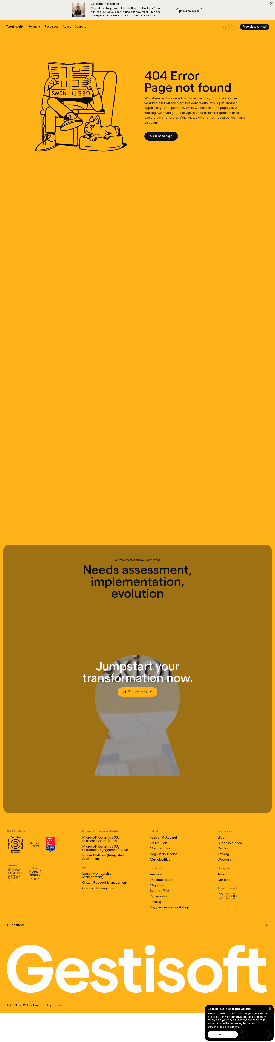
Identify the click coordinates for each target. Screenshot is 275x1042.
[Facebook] (220, 896)
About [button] (67, 27)
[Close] (270, 1008)
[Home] (14, 26)
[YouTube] (234, 896)
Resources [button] (51, 27)
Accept (223, 1035)
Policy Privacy (52, 1005)
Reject (255, 1035)
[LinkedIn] (227, 896)
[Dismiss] (271, 3)
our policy (235, 1023)
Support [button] (80, 27)
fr (234, 26)
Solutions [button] (34, 27)
